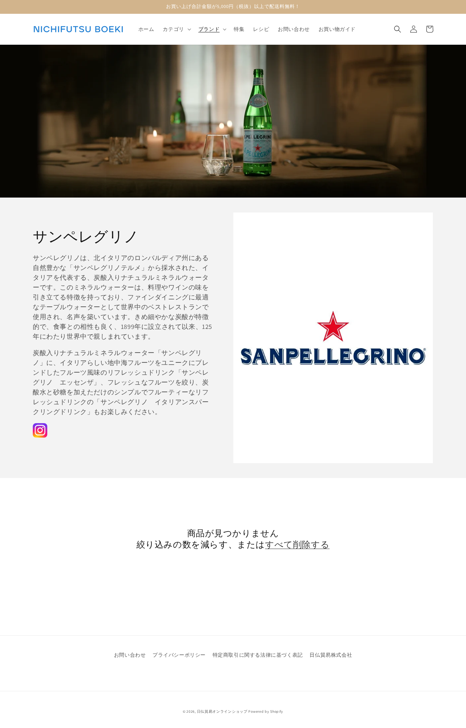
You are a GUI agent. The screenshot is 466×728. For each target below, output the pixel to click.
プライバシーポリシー (179, 655)
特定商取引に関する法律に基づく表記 (258, 655)
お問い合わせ (130, 655)
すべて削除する (297, 544)
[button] (176, 29)
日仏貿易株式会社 (330, 655)
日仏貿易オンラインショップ (222, 711)
